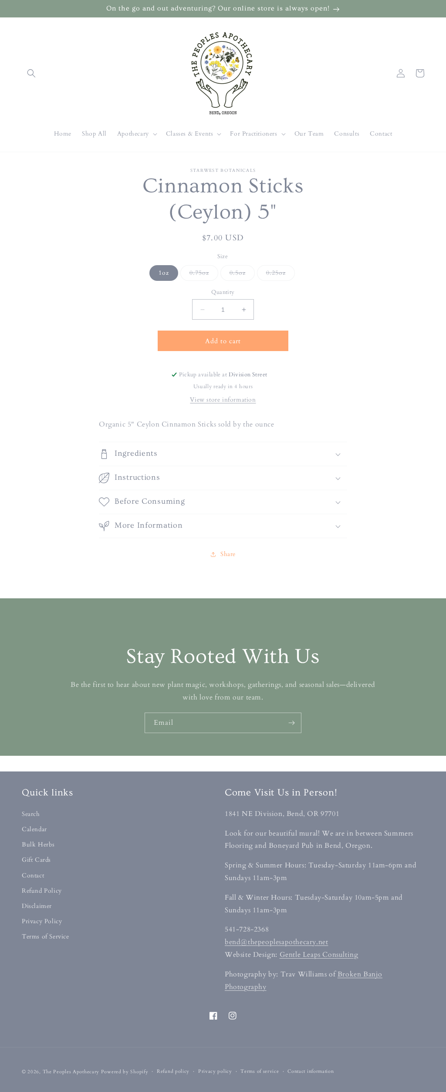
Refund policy (173, 1071)
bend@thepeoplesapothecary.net (276, 942)
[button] (31, 73)
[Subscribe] (291, 723)
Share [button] (228, 554)
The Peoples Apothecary (71, 1071)
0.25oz (280, 274)
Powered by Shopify (125, 1071)
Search (31, 814)
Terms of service (259, 1071)
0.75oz (203, 274)
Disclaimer (37, 906)
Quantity (222, 292)
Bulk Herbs (38, 844)
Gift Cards (36, 860)
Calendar (34, 829)
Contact (33, 875)
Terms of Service (45, 936)
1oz (164, 273)
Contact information (310, 1071)
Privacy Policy (42, 921)
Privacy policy (215, 1071)
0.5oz (242, 274)
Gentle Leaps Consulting (319, 954)
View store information (223, 400)
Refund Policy (42, 891)
